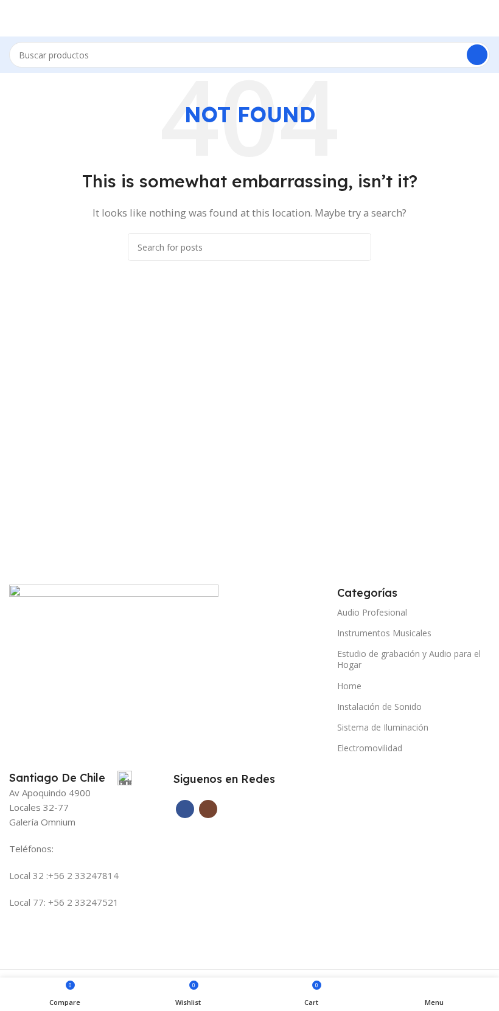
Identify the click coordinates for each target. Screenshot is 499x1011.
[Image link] (113, 618)
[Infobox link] (70, 778)
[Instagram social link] (208, 809)
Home (349, 686)
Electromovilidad (369, 748)
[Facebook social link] (185, 809)
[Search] (477, 54)
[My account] (485, 18)
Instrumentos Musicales (384, 633)
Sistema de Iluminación (382, 727)
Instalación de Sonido (379, 706)
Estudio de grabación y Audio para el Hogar (409, 659)
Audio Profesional (372, 612)
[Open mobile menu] (14, 18)
